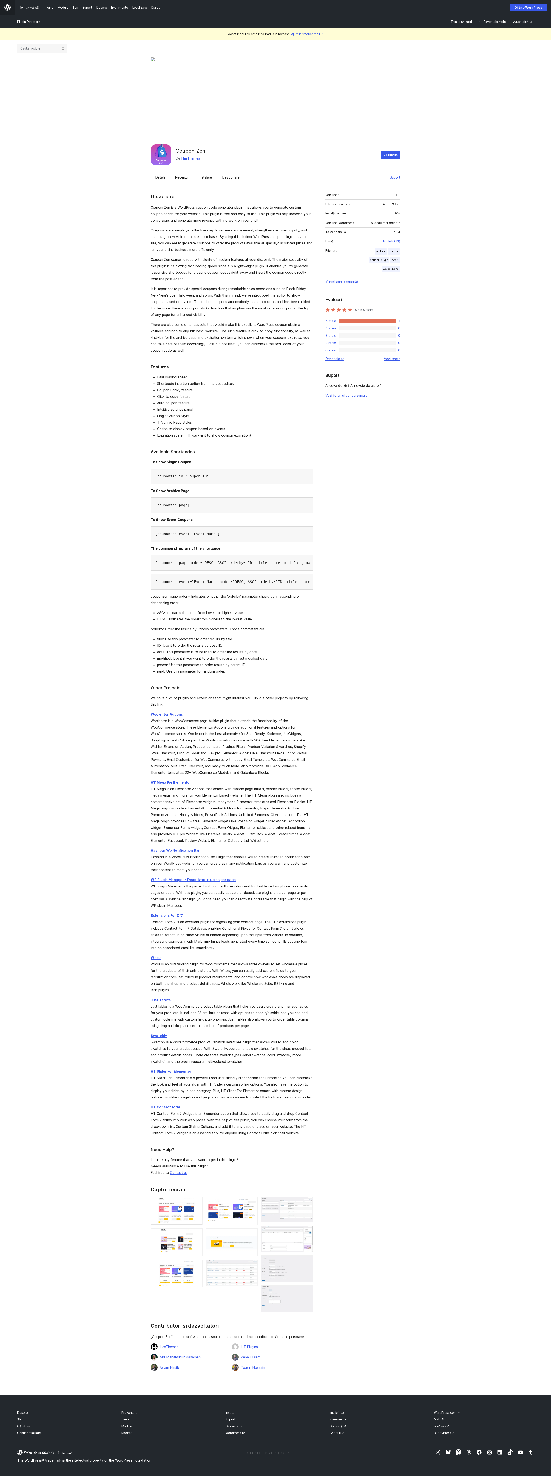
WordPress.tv (237, 1433)
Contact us (178, 1172)
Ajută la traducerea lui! (307, 34)
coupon (394, 251)
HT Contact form (165, 1107)
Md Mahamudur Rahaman (180, 1357)
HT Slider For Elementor (171, 1071)
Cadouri (337, 1433)
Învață (230, 1412)
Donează (338, 1426)
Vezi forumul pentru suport (346, 395)
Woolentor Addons (167, 714)
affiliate (380, 251)
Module (126, 1426)
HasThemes (190, 158)
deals (395, 260)
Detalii (160, 177)
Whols (156, 958)
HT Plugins (249, 1347)
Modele (126, 1433)
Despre (22, 1412)
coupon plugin (379, 260)
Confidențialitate (29, 1433)
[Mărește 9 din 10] (307, 1261)
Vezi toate (392, 359)
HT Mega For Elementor (171, 782)
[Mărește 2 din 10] (197, 1234)
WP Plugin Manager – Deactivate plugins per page (193, 880)
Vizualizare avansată (341, 281)
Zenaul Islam (250, 1357)
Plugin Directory (28, 21)
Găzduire (23, 1426)
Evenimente (338, 1419)
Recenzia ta (334, 359)
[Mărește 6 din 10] (252, 1265)
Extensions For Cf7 (167, 915)
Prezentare (129, 1412)
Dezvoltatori (234, 1426)
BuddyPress (444, 1433)
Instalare (205, 177)
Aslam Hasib (169, 1367)
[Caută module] (63, 48)
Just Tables (161, 1000)
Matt (439, 1419)
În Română (65, 1453)
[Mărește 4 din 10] (252, 1203)
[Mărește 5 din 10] (252, 1234)
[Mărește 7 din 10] (307, 1203)
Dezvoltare (231, 177)
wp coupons (391, 268)
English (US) (391, 241)
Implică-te (337, 1412)
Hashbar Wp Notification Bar (175, 850)
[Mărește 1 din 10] (197, 1203)
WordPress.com (447, 1412)
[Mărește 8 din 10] (307, 1231)
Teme (125, 1419)
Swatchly (159, 1035)
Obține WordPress (528, 7)
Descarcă (390, 155)
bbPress (441, 1426)
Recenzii (181, 177)
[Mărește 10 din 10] (307, 1291)
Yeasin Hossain (253, 1367)
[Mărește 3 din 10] (197, 1265)
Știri (20, 1419)
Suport (395, 177)
